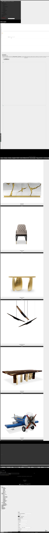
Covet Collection (5, 497)
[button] (1, 454)
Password (19, 530)
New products (4, 29)
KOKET (4, 7)
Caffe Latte (4, 498)
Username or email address (21, 513)
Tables (3, 31)
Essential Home (5, 500)
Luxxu (22, 251)
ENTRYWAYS (3, 35)
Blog (2, 16)
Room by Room (4, 505)
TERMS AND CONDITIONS (5, 55)
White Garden (14, 56)
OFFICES (20, 35)
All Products (3, 487)
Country (19, 527)
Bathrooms (3, 33)
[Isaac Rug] (24, 148)
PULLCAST (4, 11)
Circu (3, 495)
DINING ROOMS (9, 35)
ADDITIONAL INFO (4, 54)
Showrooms (3, 12)
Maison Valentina (5, 496)
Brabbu (22, 298)
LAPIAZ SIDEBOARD (22, 203)
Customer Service (24, 480)
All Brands (4, 3)
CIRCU (4, 5)
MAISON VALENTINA (5, 6)
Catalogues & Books (4, 14)
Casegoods (3, 30)
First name (19, 520)
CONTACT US (5, 1)
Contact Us (3, 508)
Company (19, 524)
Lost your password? (20, 517)
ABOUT (2, 1)
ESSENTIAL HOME (5, 10)
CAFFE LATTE (4, 8)
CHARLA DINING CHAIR (22, 250)
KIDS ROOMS (12, 35)
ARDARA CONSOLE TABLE (22, 297)
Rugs (2, 34)
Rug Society (19, 56)
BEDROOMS (18, 35)
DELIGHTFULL (4, 9)
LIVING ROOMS (6, 35)
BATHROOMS (15, 35)
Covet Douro (4, 503)
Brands (3, 493)
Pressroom (3, 507)
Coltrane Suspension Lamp (22, 344)
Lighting (3, 32)
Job (18, 523)
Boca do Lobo (21, 204)
